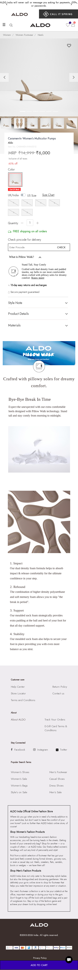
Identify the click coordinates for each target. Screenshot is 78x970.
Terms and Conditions (23, 700)
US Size (31, 195)
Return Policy (59, 687)
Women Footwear (24, 35)
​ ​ (58, 13)
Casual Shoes (57, 779)
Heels (40, 35)
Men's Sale (55, 792)
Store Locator (18, 693)
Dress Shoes (56, 786)
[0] (68, 25)
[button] (6, 77)
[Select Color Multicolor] (14, 179)
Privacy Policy (40, 958)
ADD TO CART (39, 965)
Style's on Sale (19, 792)
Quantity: (13, 223)
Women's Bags (19, 786)
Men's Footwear (58, 772)
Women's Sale (19, 779)
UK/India (13, 195)
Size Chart (48, 195)
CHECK (61, 247)
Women (7, 35)
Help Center (18, 687)
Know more (37, 278)
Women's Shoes (20, 772)
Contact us (58, 693)
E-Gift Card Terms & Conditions (56, 728)
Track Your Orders (55, 720)
